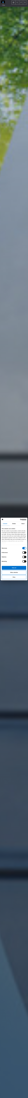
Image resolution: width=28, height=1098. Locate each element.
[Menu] (25, 2)
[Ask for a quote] (21, 2)
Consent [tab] (5, 523)
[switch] (24, 552)
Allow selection (14, 572)
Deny (14, 577)
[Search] (17, 2)
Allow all (14, 567)
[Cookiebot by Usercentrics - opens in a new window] (20, 520)
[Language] (13, 2)
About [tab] (23, 523)
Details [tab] (14, 523)
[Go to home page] (3, 3)
